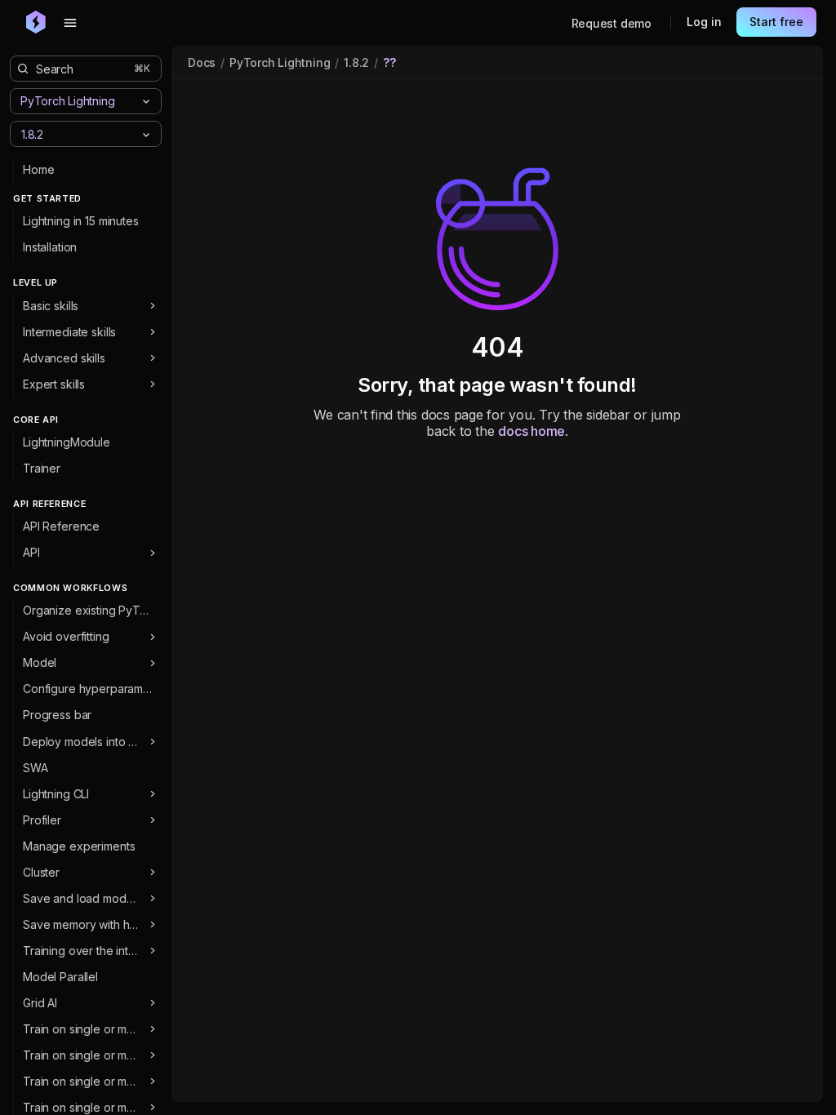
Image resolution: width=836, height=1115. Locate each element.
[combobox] (72, 133)
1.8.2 (356, 62)
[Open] (146, 135)
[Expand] (152, 306)
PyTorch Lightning (279, 62)
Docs (202, 62)
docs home (531, 431)
